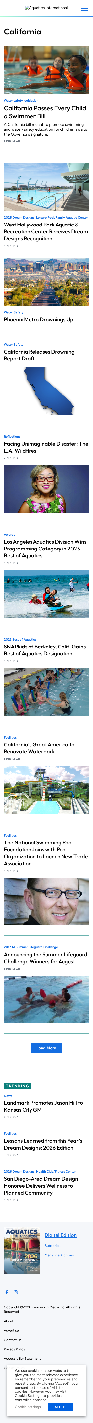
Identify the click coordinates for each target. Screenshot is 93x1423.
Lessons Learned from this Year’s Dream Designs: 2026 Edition (43, 1144)
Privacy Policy (14, 1349)
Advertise (11, 1330)
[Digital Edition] (22, 1272)
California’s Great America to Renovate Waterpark (39, 748)
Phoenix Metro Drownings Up (38, 319)
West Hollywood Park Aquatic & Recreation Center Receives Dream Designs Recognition (46, 231)
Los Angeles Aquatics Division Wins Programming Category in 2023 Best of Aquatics (45, 548)
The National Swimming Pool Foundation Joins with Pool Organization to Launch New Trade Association (46, 853)
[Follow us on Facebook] (7, 1292)
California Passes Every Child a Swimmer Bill (45, 112)
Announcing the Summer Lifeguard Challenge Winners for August (45, 958)
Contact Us (13, 1340)
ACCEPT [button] (61, 1407)
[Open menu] (85, 8)
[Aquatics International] (46, 8)
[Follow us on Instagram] (16, 1292)
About (8, 1321)
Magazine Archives (59, 1255)
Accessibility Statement (22, 1359)
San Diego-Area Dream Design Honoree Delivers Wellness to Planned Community (41, 1185)
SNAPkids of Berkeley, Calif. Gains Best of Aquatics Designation (45, 650)
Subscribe (53, 1246)
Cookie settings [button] (28, 1407)
